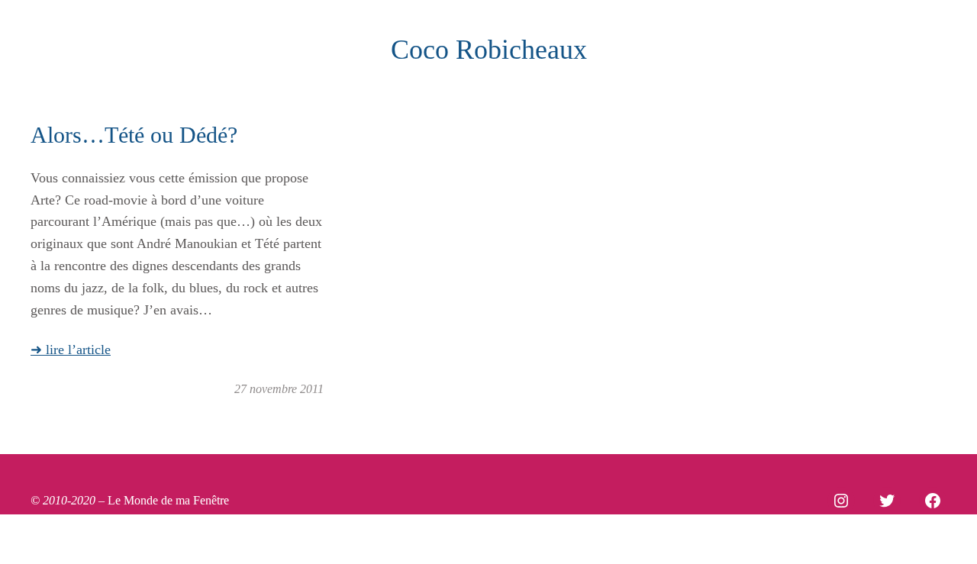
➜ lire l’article (71, 349)
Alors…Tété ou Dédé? (134, 134)
